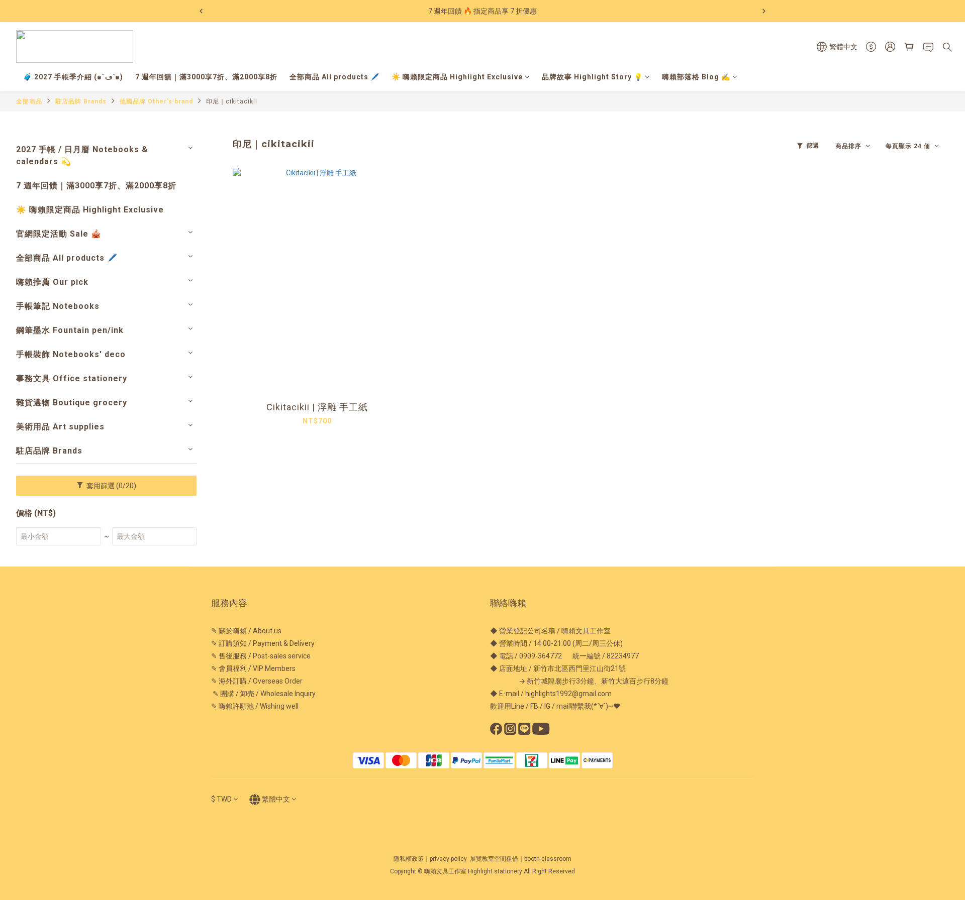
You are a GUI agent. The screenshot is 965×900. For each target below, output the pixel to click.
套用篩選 (110, 486)
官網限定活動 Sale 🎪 (59, 234)
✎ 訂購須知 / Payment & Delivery (263, 643)
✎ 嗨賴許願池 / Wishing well (255, 706)
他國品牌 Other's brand (156, 101)
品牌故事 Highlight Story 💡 (592, 77)
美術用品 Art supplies (60, 426)
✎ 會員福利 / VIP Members (253, 668)
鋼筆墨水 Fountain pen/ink (70, 330)
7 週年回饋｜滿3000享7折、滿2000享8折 (206, 77)
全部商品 (29, 101)
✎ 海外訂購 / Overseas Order (257, 681)
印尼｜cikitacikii (231, 101)
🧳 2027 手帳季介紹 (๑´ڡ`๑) (73, 77)
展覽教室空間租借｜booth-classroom (520, 858)
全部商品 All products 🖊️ (334, 77)
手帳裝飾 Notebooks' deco (71, 354)
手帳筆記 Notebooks (58, 306)
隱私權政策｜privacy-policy (430, 858)
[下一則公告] (763, 11)
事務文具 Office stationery (71, 378)
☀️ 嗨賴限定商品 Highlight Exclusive (457, 77)
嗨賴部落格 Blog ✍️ (696, 77)
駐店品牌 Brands (81, 101)
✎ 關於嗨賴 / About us (246, 631)
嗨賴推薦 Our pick (52, 282)
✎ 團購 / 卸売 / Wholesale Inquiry (263, 694)
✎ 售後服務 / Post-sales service (261, 656)
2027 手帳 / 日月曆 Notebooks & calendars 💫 (82, 155)
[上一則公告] (201, 11)
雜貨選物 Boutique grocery (71, 402)
